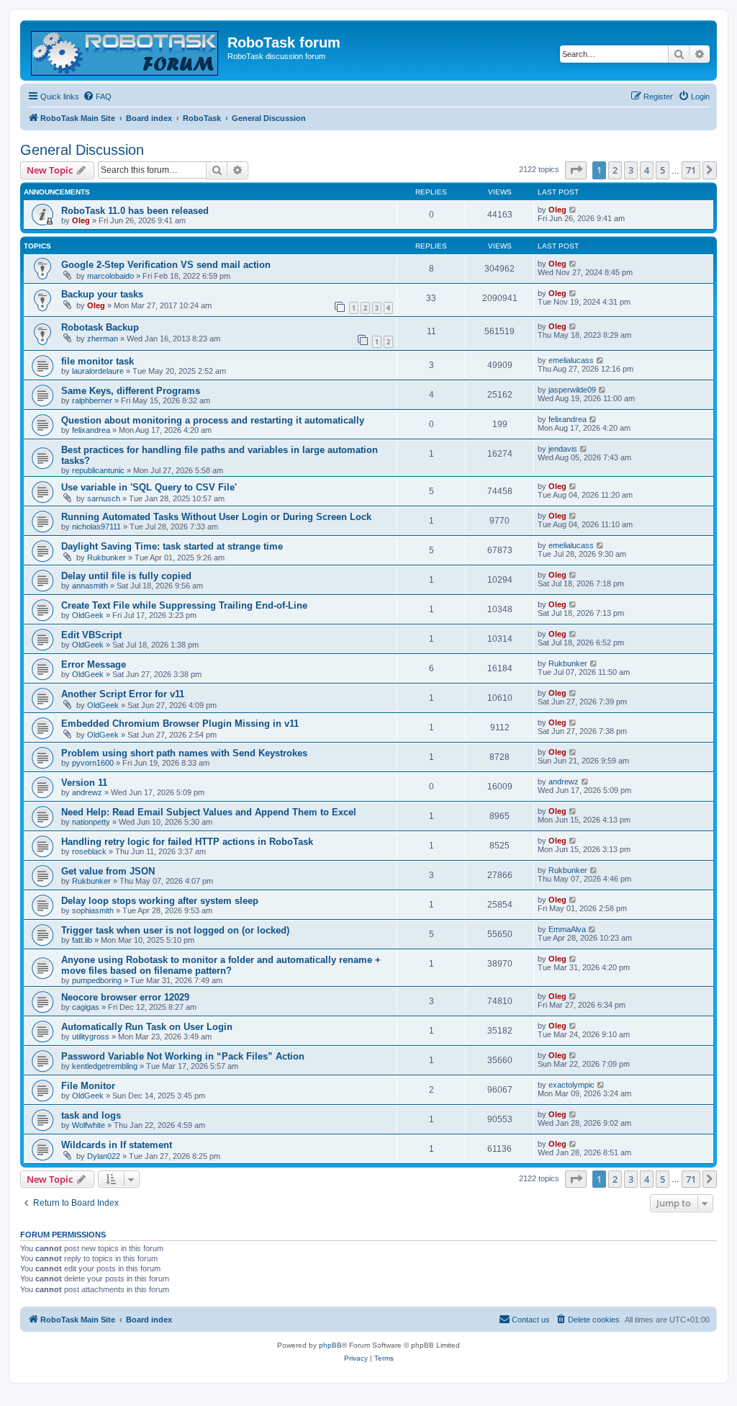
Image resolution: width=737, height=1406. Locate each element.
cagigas (85, 1007)
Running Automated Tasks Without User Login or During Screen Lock (216, 516)
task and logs (91, 1115)
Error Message (93, 664)
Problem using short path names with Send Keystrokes (184, 753)
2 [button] (615, 170)
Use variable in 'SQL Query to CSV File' (149, 487)
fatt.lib (82, 940)
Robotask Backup (100, 327)
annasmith (90, 585)
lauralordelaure (98, 371)
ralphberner (92, 400)
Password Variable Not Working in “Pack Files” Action (182, 1056)
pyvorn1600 (93, 762)
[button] (576, 170)
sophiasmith (93, 910)
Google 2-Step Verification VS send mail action (166, 264)
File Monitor (88, 1085)
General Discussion (82, 150)
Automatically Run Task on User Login (146, 1026)
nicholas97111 (96, 526)
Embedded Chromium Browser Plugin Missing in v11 (180, 723)
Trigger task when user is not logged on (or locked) (175, 930)
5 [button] (662, 170)
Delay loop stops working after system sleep (159, 900)
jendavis (562, 448)
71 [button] (691, 170)
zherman (102, 338)
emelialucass (571, 360)
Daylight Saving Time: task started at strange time (172, 546)
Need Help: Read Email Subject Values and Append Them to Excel (208, 812)
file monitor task (97, 361)
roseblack (89, 851)
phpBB (330, 1345)
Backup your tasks (102, 294)
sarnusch (103, 498)
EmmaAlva (567, 929)
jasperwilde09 (572, 389)
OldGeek (88, 615)
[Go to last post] (573, 209)
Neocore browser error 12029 (125, 997)
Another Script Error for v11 (122, 694)
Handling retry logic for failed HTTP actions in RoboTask (187, 841)
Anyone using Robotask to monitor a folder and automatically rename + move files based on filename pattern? (221, 965)
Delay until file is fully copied (126, 575)
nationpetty (91, 822)
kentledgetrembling (104, 1066)
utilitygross (90, 1036)
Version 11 (84, 782)
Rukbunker (106, 557)
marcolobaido (110, 276)
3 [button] (630, 170)
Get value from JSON (108, 871)
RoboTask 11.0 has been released (135, 210)
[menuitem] (97, 96)
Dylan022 (103, 1156)
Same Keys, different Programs (130, 390)
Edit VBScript (91, 635)
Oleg (81, 220)
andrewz (87, 792)
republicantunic (98, 470)
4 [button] (646, 170)
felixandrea (91, 430)
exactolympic (571, 1084)
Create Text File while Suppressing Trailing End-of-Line (184, 605)
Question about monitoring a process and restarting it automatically (212, 420)
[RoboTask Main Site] (125, 50)
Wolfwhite (88, 1125)
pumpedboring (97, 980)
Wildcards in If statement (116, 1144)
